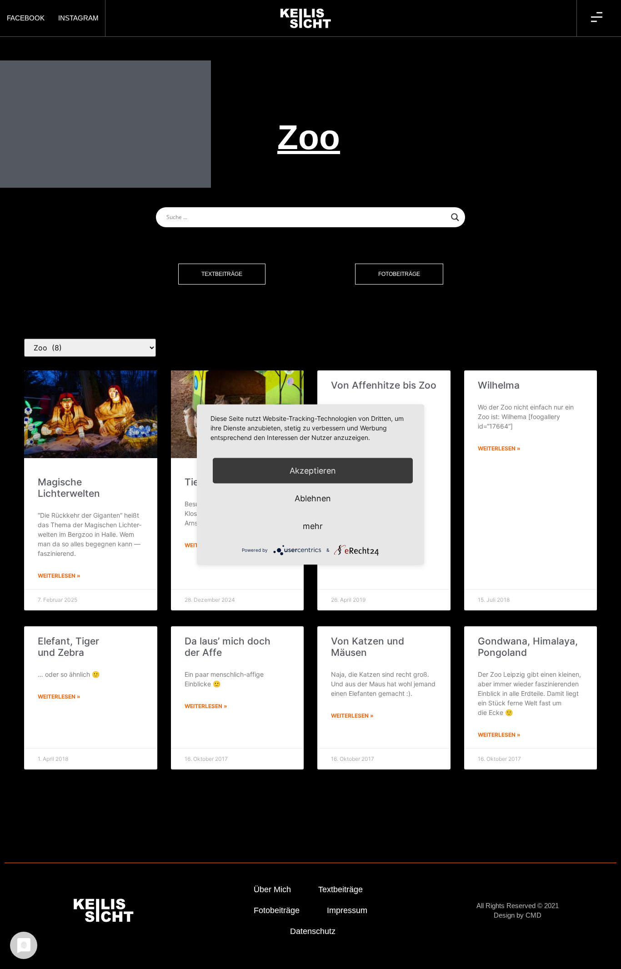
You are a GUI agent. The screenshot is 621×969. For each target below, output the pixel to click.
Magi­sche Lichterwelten (69, 487)
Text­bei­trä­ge (340, 889)
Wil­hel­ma (499, 385)
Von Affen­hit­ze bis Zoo (383, 385)
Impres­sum (347, 910)
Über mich (272, 889)
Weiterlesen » (59, 575)
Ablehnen (313, 498)
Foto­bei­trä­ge (277, 910)
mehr (313, 526)
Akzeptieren (313, 470)
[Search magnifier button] (455, 217)
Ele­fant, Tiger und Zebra (68, 646)
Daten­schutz (313, 931)
